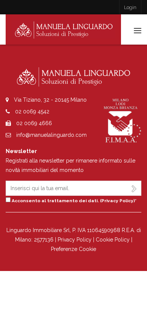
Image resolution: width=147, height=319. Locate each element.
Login (130, 7)
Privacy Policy (117, 200)
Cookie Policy (113, 240)
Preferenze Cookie (73, 249)
